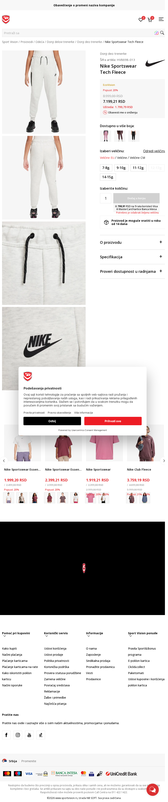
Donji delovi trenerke (60, 42)
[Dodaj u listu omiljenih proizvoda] (35, 455)
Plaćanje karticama (14, 661)
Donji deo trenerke (89, 42)
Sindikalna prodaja (98, 661)
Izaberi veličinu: (112, 151)
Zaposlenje (93, 655)
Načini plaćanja (12, 655)
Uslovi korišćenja (55, 648)
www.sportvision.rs (66, 798)
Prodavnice (93, 679)
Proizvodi (26, 42)
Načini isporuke (12, 685)
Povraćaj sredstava (57, 685)
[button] (84, 33)
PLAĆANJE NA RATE (84, 3)
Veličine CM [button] (137, 157)
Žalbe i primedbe (55, 697)
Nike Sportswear (98, 469)
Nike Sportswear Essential (22, 469)
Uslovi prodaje (53, 655)
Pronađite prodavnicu (100, 667)
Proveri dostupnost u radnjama (128, 271)
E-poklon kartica (139, 661)
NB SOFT (92, 798)
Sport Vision (10, 42)
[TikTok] (41, 735)
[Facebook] (6, 735)
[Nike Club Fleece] (145, 443)
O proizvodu (110, 242)
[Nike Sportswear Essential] (22, 443)
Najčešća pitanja (55, 704)
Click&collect (136, 667)
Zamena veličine (55, 679)
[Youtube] (29, 735)
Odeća (39, 42)
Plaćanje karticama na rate (20, 667)
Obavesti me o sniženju (122, 112)
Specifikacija (111, 256)
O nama (91, 648)
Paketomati (136, 673)
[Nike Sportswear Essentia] (62, 497)
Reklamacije (52, 691)
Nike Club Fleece (139, 469)
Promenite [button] (28, 761)
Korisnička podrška (56, 667)
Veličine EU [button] (107, 157)
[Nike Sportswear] (104, 443)
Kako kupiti (9, 648)
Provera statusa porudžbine (62, 673)
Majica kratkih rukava (18, 465)
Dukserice (133, 465)
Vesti (89, 673)
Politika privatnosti (56, 661)
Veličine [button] (122, 157)
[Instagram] (18, 735)
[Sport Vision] (6, 19)
